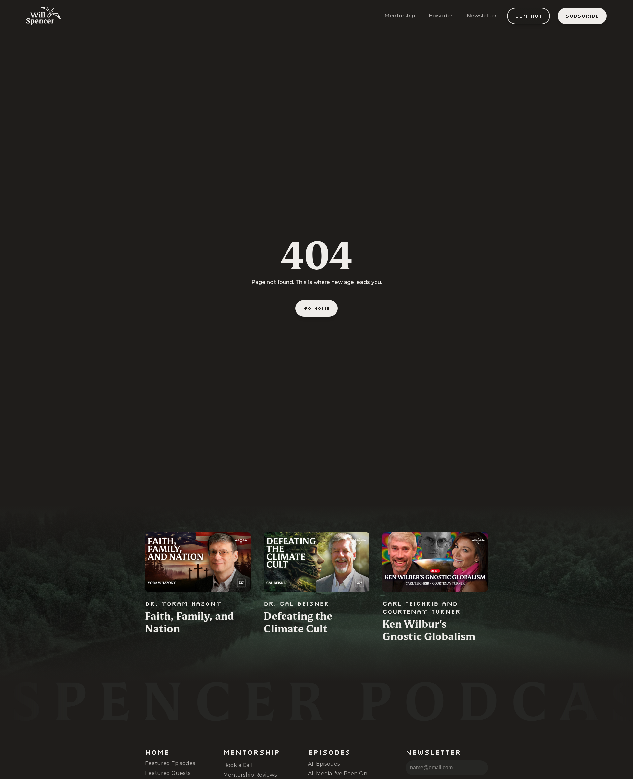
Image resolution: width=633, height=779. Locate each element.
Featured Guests (168, 773)
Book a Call (238, 765)
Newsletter (482, 16)
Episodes (441, 16)
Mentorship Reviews (250, 775)
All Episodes (324, 764)
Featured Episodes (170, 763)
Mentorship (399, 16)
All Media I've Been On (337, 773)
